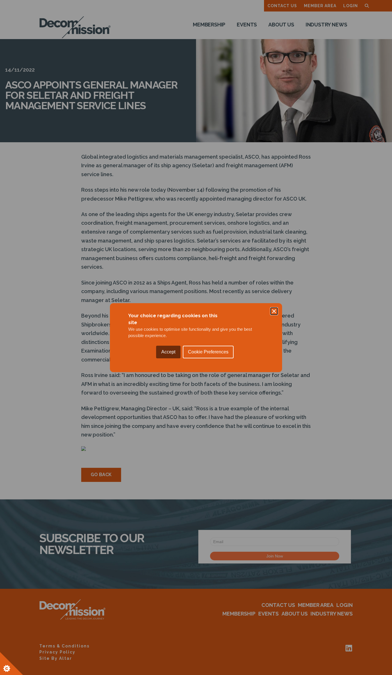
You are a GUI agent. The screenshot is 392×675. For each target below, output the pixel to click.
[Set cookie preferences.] (11, 663)
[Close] (274, 311)
